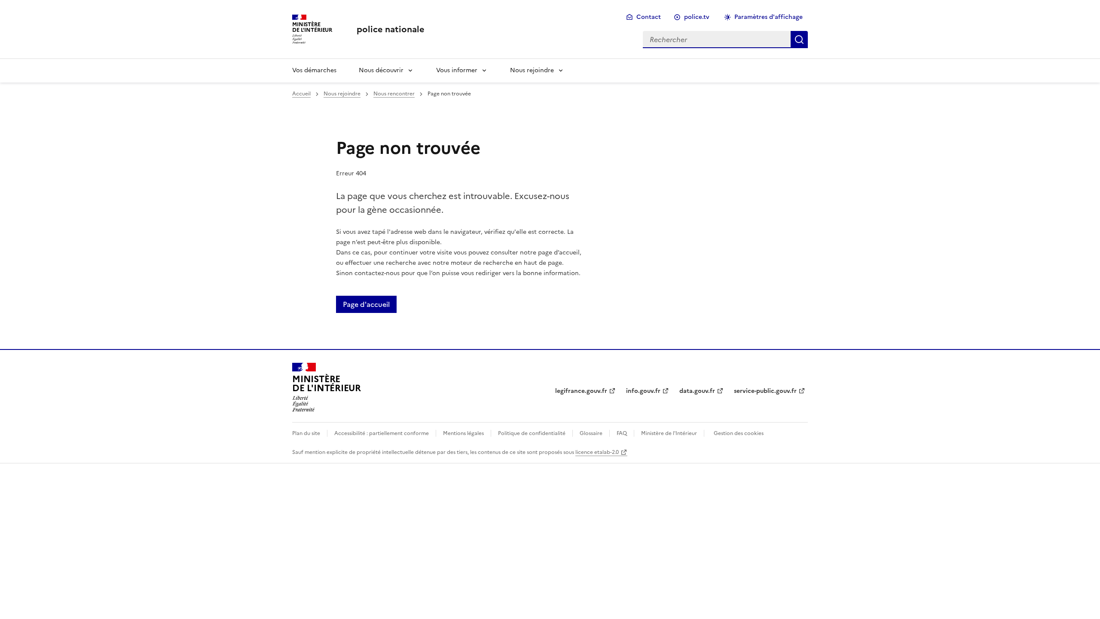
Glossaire (591, 433)
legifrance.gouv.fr (581, 390)
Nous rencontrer (394, 94)
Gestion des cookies (739, 433)
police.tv (696, 16)
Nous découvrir (381, 70)
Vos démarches (314, 70)
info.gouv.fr (643, 390)
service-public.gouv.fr (765, 390)
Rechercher (799, 39)
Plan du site (306, 433)
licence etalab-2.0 (597, 452)
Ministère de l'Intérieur (669, 433)
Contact (648, 16)
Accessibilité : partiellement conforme (381, 433)
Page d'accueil (366, 304)
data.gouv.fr (697, 390)
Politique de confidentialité (531, 433)
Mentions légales (463, 433)
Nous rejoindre (532, 70)
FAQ (622, 433)
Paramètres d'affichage (768, 16)
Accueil (301, 94)
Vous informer (456, 70)
